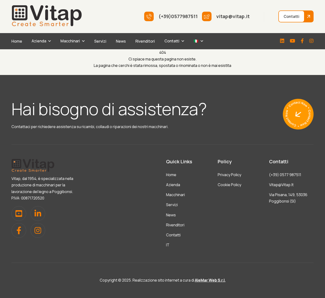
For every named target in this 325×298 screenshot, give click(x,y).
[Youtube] (292, 41)
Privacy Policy (229, 174)
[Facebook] (302, 41)
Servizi (100, 41)
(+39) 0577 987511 (285, 174)
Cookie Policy (229, 184)
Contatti (171, 41)
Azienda (39, 41)
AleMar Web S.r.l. (210, 280)
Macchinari (70, 41)
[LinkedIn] (282, 41)
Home (16, 41)
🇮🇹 (196, 41)
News (121, 41)
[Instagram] (311, 41)
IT (167, 245)
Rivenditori (145, 41)
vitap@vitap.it (281, 184)
